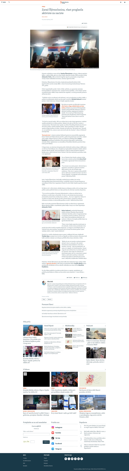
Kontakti (25, 466)
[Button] (84, 23)
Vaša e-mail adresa (28, 431)
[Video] (125, 2)
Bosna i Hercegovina (29, 411)
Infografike (82, 388)
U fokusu (26, 369)
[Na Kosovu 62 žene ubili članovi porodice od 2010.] (68, 342)
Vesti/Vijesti (48, 326)
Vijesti (45, 458)
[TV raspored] (81, 459)
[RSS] (78, 459)
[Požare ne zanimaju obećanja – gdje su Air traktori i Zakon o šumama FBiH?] (96, 333)
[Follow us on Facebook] (65, 459)
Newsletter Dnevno (48, 466)
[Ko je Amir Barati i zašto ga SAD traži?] (64, 402)
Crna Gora (54, 411)
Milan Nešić (44, 16)
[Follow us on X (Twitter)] (69, 459)
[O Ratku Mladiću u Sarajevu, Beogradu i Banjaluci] (68, 330)
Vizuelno (46, 460)
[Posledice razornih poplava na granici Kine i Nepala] (68, 336)
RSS (24, 463)
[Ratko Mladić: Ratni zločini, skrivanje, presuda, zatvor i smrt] (96, 352)
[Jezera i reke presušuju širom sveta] (68, 347)
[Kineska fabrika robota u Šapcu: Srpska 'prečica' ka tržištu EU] (33, 351)
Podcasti (89, 326)
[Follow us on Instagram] (75, 459)
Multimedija (69, 326)
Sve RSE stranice (27, 460)
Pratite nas (46, 442)
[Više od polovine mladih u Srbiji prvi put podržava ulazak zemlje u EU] (64, 379)
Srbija (43, 6)
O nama (25, 458)
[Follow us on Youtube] (72, 459)
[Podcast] (121, 2)
